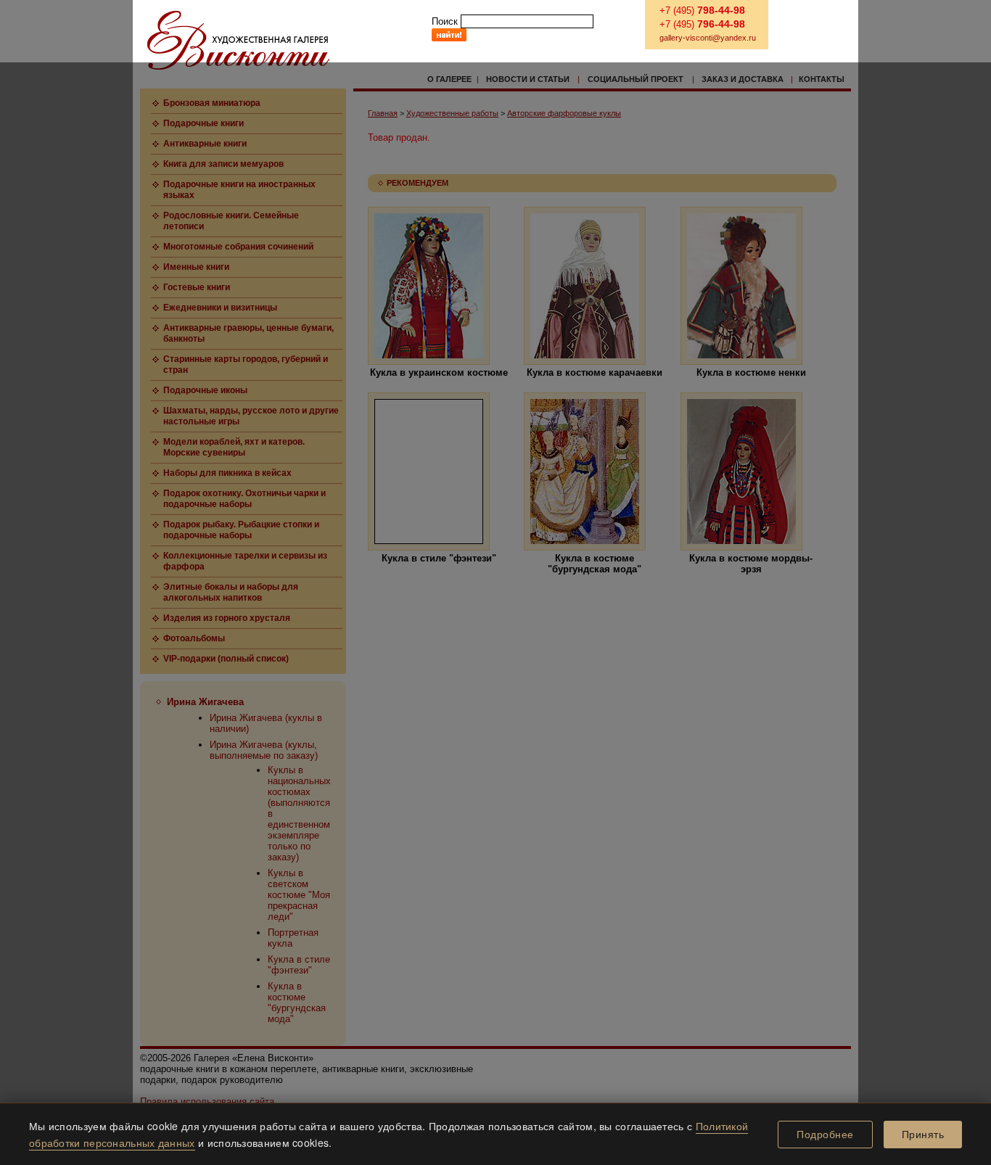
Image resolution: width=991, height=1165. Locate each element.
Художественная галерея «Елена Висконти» (238, 40)
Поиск (445, 21)
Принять (923, 1134)
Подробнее (825, 1134)
